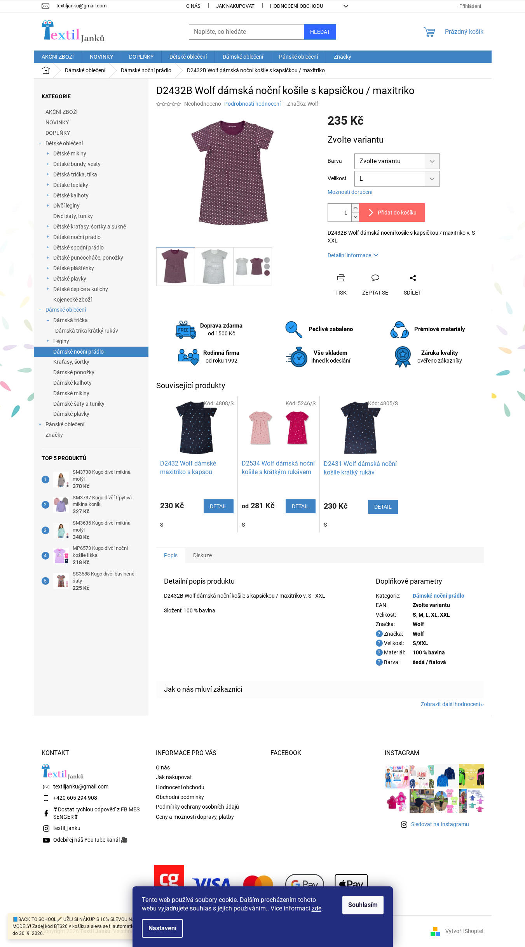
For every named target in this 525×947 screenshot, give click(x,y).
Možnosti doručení (350, 192)
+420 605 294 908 (75, 798)
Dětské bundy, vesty (77, 164)
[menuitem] (58, 57)
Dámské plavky (71, 414)
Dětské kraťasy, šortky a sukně (89, 226)
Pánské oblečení (64, 424)
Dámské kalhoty (72, 383)
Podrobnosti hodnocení (252, 104)
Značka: (302, 104)
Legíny (61, 341)
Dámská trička (70, 320)
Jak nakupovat (235, 6)
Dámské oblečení (65, 310)
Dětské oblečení (64, 143)
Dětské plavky (69, 279)
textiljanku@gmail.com (80, 786)
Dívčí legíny (66, 205)
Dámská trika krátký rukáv (86, 331)
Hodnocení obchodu (296, 6)
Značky (54, 435)
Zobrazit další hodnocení (450, 704)
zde (316, 908)
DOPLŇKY (57, 133)
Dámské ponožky (73, 372)
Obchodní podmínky (180, 797)
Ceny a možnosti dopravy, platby (195, 817)
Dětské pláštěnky (73, 268)
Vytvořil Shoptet (464, 931)
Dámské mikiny (71, 393)
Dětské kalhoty (71, 195)
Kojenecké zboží (72, 299)
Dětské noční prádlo (77, 237)
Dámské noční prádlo (78, 352)
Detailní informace (349, 255)
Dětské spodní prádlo (78, 247)
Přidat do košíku (397, 212)
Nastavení (162, 928)
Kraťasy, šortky (71, 362)
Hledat (320, 32)
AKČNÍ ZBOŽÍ (61, 112)
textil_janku (66, 828)
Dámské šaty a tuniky (79, 404)
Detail (218, 506)
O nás (193, 6)
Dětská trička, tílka (75, 174)
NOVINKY (57, 122)
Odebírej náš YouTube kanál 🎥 (90, 840)
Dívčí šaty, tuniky (73, 216)
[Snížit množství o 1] (355, 217)
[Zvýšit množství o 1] (355, 208)
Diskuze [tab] (202, 555)
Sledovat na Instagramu (440, 824)
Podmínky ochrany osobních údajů (197, 807)
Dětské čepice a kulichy (80, 289)
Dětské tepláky (70, 185)
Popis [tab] (171, 555)
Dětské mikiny (69, 153)
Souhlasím (363, 905)
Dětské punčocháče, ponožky (88, 258)
